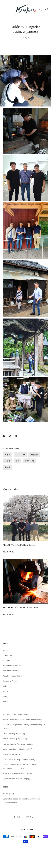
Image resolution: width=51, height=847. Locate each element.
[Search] (40, 9)
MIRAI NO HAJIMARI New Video (20, 607)
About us (6, 660)
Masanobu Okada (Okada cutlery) (17, 749)
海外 (17, 461)
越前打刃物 (29, 461)
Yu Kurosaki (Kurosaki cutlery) (16, 714)
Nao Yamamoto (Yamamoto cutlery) (18, 744)
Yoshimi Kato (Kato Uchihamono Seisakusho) (22, 719)
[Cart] (47, 9)
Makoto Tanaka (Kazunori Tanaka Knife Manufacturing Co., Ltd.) (19, 766)
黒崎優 (7, 467)
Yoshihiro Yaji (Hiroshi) (12, 754)
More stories (11, 489)
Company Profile (10, 681)
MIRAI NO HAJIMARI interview (19, 544)
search (6, 701)
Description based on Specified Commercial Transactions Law (21, 801)
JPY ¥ (28, 817)
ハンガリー (20, 454)
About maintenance (11, 671)
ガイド (7, 454)
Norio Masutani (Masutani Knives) (17, 773)
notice (5, 691)
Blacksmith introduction (13, 666)
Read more (8, 552)
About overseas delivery (13, 676)
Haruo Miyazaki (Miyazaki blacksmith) (19, 759)
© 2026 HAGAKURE (25, 830)
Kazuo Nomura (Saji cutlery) (15, 739)
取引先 (7, 461)
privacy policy (8, 794)
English (17, 817)
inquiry (5, 696)
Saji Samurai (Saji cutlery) (14, 734)
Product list (7, 655)
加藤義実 (34, 454)
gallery (5, 686)
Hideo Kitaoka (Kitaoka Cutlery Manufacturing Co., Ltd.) (24, 727)
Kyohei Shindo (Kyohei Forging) (16, 779)
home (5, 650)
